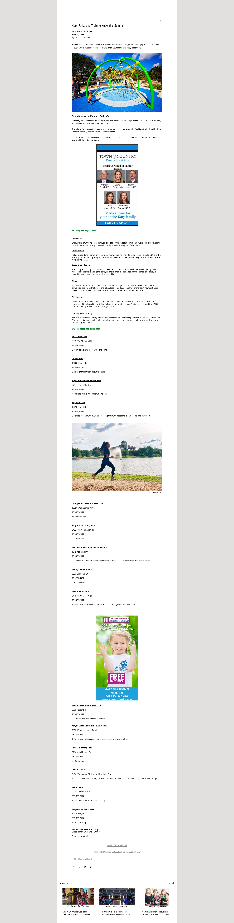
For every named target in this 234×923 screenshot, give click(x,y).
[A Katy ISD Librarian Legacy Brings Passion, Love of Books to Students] (156, 897)
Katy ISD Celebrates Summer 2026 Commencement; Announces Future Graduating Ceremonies (116, 913)
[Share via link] (91, 867)
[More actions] (160, 19)
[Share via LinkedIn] (85, 867)
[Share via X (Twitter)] (79, 867)
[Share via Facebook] (73, 867)
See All (171, 883)
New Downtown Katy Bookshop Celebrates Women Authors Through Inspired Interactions (76, 913)
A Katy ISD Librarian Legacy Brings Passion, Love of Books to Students (155, 913)
